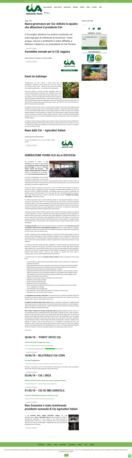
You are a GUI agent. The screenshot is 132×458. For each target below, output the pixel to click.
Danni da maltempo (36, 76)
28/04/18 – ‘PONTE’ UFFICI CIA (43, 337)
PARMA (55, 444)
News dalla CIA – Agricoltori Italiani (45, 130)
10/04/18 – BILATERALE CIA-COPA (45, 355)
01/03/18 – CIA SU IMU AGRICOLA (45, 390)
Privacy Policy (77, 449)
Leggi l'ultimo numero (94, 48)
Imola (100, 7)
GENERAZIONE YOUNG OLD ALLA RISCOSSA (50, 155)
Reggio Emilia (67, 7)
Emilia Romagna (47, 7)
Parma (88, 7)
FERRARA (80, 444)
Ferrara (82, 7)
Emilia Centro (58, 7)
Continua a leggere (31, 48)
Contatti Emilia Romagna (30, 1)
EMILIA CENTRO (72, 444)
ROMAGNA (92, 444)
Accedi (37, 1)
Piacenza (94, 7)
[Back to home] (34, 9)
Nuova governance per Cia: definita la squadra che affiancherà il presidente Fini (51, 25)
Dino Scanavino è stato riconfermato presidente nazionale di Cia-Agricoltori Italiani (51, 407)
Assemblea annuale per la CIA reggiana (47, 51)
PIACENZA (49, 444)
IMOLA (86, 444)
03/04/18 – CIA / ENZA (38, 375)
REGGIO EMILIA (63, 444)
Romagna (75, 7)
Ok (66, 455)
